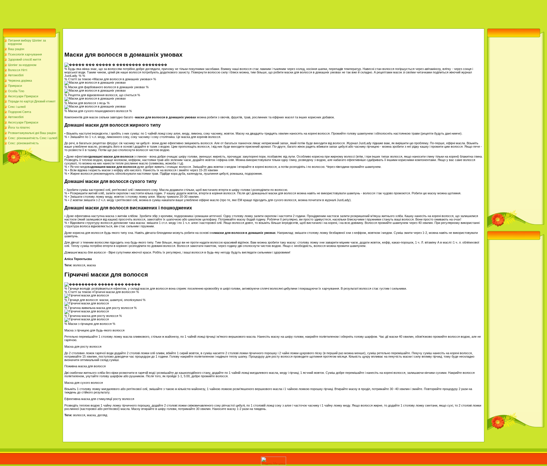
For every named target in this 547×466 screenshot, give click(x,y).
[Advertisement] (103, 13)
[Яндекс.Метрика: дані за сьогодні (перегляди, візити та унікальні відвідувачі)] (273, 461)
